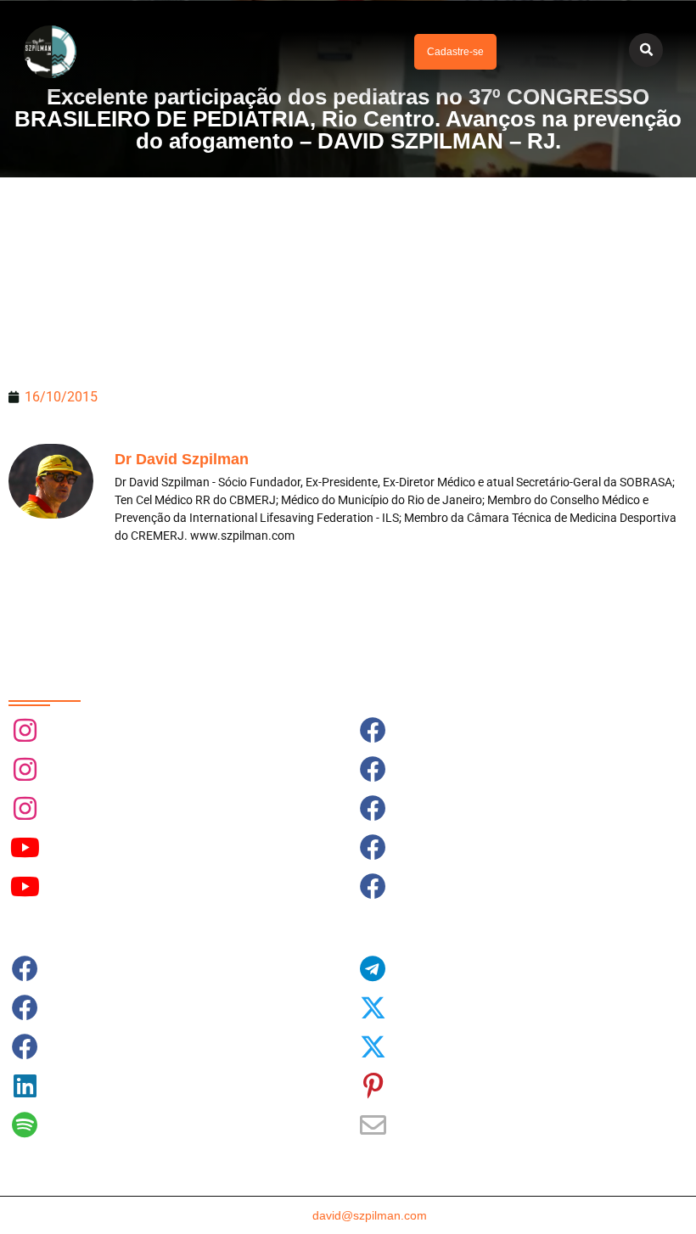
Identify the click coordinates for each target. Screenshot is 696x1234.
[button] (249, 52)
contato (348, 1215)
